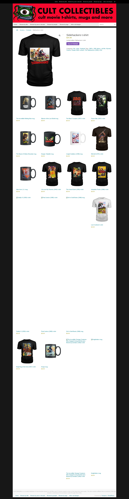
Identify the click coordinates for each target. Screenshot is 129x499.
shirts (77, 48)
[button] (59, 35)
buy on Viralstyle (73, 43)
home (56, 1)
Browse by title (63, 1)
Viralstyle (28, 30)
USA (100, 50)
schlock (82, 50)
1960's (91, 48)
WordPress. (111, 495)
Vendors (22, 30)
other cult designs (107, 1)
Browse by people (87, 1)
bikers (98, 48)
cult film (103, 48)
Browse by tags (98, 1)
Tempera (104, 495)
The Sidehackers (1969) (92, 50)
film (74, 48)
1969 (94, 48)
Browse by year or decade (75, 1)
